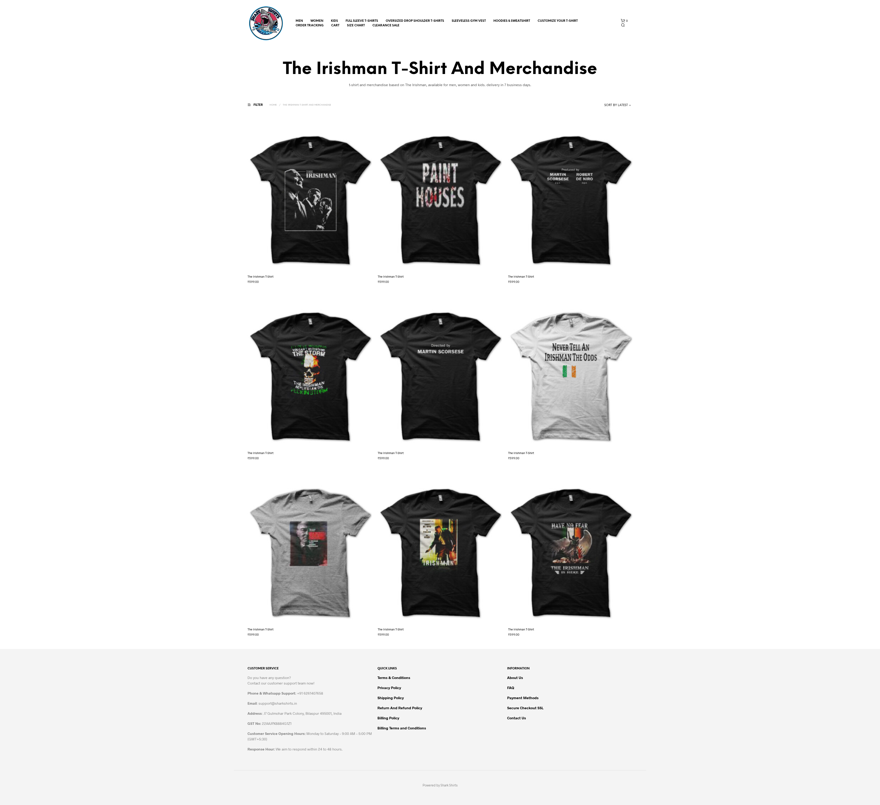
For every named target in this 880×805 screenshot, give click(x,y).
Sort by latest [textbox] (616, 105)
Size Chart (356, 25)
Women (317, 20)
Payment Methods (523, 697)
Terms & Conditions (393, 677)
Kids (334, 20)
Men (299, 20)
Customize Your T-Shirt (558, 20)
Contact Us (516, 718)
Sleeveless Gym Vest (469, 20)
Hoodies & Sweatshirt (511, 20)
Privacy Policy (389, 687)
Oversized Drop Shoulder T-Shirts (415, 20)
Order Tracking (310, 25)
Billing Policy (388, 718)
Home (273, 105)
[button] (624, 21)
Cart (335, 25)
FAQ (510, 687)
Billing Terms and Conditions (401, 728)
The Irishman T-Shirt (260, 276)
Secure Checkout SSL (525, 708)
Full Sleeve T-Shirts (362, 20)
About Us (515, 677)
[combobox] (609, 105)
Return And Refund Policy (399, 708)
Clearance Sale (385, 25)
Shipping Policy (390, 697)
